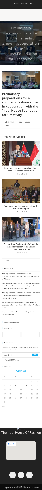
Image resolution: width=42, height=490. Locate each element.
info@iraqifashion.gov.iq (21, 3)
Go (35, 355)
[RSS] (37, 334)
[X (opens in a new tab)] (16, 5)
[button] (19, 14)
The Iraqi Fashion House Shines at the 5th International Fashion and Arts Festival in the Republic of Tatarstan (20, 276)
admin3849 (9, 122)
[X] (5, 334)
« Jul (3, 407)
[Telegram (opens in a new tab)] (26, 5)
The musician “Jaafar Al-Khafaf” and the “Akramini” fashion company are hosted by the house (21, 247)
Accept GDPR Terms (12, 360)
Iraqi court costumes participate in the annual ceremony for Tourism (21, 169)
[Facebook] (11, 334)
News (7, 125)
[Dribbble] (30, 334)
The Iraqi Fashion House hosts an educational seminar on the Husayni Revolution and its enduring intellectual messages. (21, 295)
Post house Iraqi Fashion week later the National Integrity (21, 207)
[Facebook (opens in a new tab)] (18, 5)
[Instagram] (18, 334)
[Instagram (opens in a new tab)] (21, 5)
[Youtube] (29, 475)
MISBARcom (21, 486)
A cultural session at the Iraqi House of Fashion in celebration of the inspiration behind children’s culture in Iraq (21, 305)
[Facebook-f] (12, 475)
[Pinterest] (24, 334)
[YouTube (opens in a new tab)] (24, 5)
